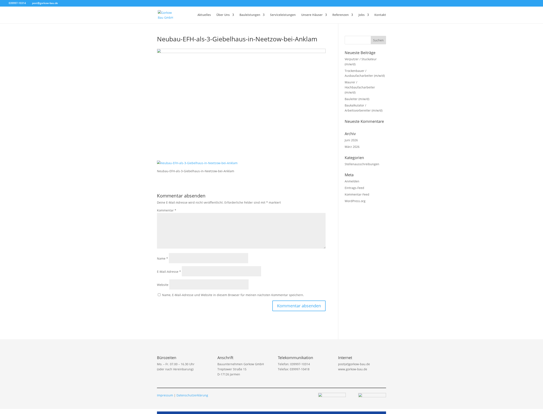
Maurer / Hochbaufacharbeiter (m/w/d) (360, 87)
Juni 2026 (351, 140)
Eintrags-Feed (354, 188)
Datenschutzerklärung (192, 395)
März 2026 (352, 147)
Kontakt (380, 15)
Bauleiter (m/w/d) (357, 99)
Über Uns (223, 15)
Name (162, 258)
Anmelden (352, 181)
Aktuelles (204, 15)
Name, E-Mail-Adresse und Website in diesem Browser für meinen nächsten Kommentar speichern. (233, 295)
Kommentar (166, 210)
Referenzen (340, 15)
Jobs (361, 15)
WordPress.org (355, 201)
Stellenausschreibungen (362, 164)
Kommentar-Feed (357, 194)
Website (162, 285)
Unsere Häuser (312, 15)
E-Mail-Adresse (169, 272)
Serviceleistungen (283, 15)
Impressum (165, 395)
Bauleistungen (249, 15)
